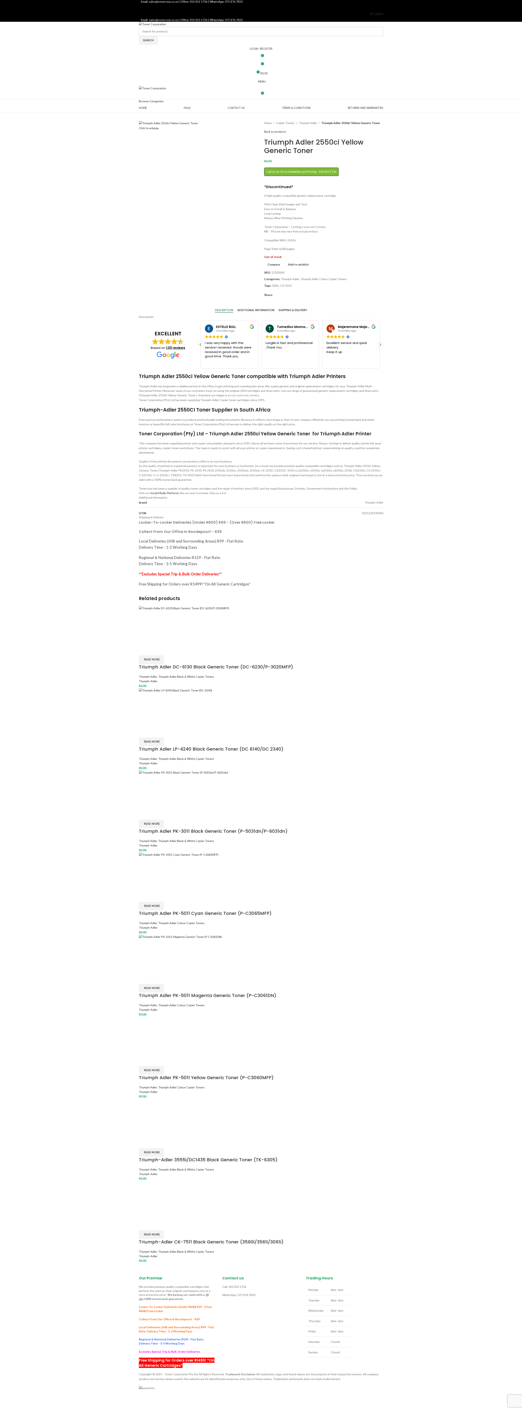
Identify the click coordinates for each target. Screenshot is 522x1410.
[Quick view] (155, 650)
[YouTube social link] (266, 6)
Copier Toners (285, 123)
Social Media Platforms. (165, 493)
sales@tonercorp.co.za (163, 20)
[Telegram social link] (290, 295)
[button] (380, 345)
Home (268, 123)
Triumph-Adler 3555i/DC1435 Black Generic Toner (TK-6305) (208, 1160)
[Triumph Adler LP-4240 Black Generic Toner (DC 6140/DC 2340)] (261, 707)
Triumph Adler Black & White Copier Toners (186, 676)
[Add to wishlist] (166, 650)
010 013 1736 (198, 20)
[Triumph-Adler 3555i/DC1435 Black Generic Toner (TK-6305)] (158, 1118)
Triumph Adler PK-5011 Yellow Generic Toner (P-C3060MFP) (206, 1077)
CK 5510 (285, 285)
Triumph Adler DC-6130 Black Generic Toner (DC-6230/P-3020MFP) (216, 667)
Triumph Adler (308, 123)
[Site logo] (152, 24)
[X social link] (255, 6)
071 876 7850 (234, 20)
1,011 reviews (175, 348)
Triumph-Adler (148, 681)
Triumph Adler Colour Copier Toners (323, 279)
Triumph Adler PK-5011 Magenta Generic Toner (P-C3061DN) (207, 995)
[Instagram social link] (261, 6)
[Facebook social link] (250, 6)
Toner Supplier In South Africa (233, 409)
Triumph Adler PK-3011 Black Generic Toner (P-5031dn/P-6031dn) (213, 831)
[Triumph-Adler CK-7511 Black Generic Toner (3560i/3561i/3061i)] (161, 1200)
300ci (275, 285)
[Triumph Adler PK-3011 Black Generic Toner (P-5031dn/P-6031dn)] (261, 789)
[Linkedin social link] (271, 6)
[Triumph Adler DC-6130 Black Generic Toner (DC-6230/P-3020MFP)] (261, 625)
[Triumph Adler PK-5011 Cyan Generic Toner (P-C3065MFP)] (261, 871)
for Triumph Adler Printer (341, 434)
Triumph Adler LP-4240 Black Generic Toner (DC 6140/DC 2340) (211, 749)
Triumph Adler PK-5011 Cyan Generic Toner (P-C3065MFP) (205, 913)
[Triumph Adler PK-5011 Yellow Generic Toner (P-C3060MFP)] (158, 1035)
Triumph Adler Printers (317, 376)
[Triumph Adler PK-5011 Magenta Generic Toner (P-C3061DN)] (261, 953)
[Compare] (144, 650)
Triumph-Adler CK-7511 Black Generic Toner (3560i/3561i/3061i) (211, 1242)
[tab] (224, 310)
